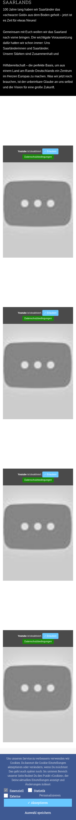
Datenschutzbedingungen (38, 156)
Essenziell (17, 791)
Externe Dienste (15, 796)
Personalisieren (50, 795)
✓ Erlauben (50, 151)
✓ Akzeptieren (38, 803)
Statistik (39, 791)
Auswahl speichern (38, 813)
